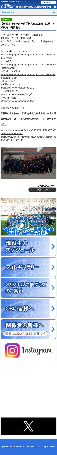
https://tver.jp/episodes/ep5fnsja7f (17, 94)
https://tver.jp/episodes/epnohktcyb (17, 101)
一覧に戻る (42, 189)
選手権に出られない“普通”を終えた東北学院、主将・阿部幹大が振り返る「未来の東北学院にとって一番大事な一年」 (28, 119)
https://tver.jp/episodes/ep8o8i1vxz (17, 88)
